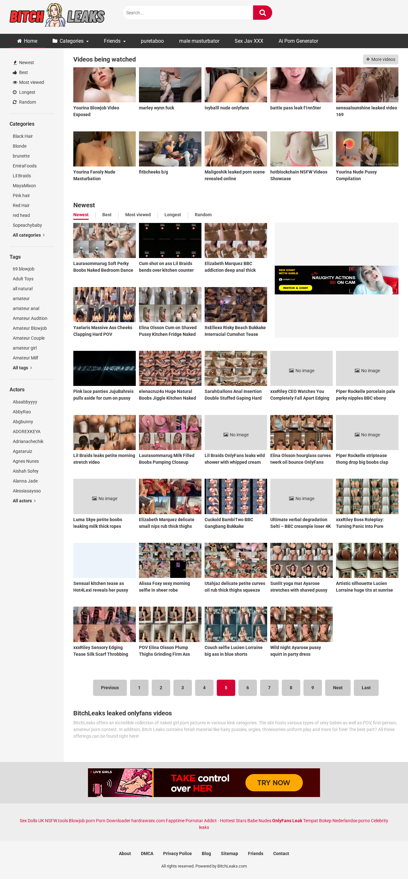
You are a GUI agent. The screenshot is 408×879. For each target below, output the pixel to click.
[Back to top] (386, 859)
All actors (23, 500)
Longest (26, 92)
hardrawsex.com (148, 820)
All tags (21, 367)
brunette (21, 156)
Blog (206, 853)
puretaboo (152, 41)
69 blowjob (23, 268)
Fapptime (175, 820)
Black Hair (23, 136)
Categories (72, 41)
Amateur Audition (30, 318)
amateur (21, 298)
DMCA (147, 853)
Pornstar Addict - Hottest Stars (216, 820)
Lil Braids (22, 175)
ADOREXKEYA (26, 431)
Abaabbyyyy (25, 401)
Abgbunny (23, 421)
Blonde (19, 146)
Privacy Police (177, 853)
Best (23, 72)
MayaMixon (24, 185)
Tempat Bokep (317, 820)
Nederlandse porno (351, 820)
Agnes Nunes (26, 461)
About (125, 853)
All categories (27, 235)
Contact (281, 853)
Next (338, 687)
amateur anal (26, 308)
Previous (110, 687)
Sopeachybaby (27, 225)
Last (366, 687)
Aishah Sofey (26, 471)
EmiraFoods (25, 165)
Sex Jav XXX (249, 41)
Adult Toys (23, 278)
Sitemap (229, 853)
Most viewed (31, 82)
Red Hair (21, 205)
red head (21, 215)
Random (27, 102)
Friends (112, 41)
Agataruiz (22, 451)
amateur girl (25, 348)
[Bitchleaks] (57, 17)
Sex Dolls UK (32, 820)
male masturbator (199, 41)
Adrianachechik (28, 441)
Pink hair (21, 195)
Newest (26, 62)
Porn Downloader (113, 820)
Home (30, 41)
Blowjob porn (82, 820)
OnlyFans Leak (287, 820)
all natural (23, 288)
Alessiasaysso (27, 490)
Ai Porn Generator (298, 41)
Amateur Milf (25, 357)
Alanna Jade (25, 481)
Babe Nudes (259, 820)
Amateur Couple (29, 338)
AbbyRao (22, 411)
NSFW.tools (56, 820)
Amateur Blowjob (30, 328)
